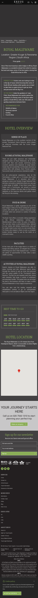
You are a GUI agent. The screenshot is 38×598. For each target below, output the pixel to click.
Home (2, 40)
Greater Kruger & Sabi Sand (7, 42)
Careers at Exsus (5, 535)
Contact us (3, 480)
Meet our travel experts (6, 533)
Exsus (19, 2)
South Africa (22, 40)
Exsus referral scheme (6, 538)
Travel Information (5, 485)
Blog (2, 504)
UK (1, 514)
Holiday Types (4, 498)
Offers (2, 501)
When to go (4, 506)
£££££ (23, 61)
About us (3, 530)
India (2, 520)
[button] (19, 371)
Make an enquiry (17, 424)
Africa (15, 40)
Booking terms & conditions (29, 549)
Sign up (4, 453)
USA (2, 522)
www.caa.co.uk (31, 571)
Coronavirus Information (7, 488)
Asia (2, 517)
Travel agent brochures (6, 541)
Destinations (9, 40)
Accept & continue (10, 593)
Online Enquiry (4, 483)
